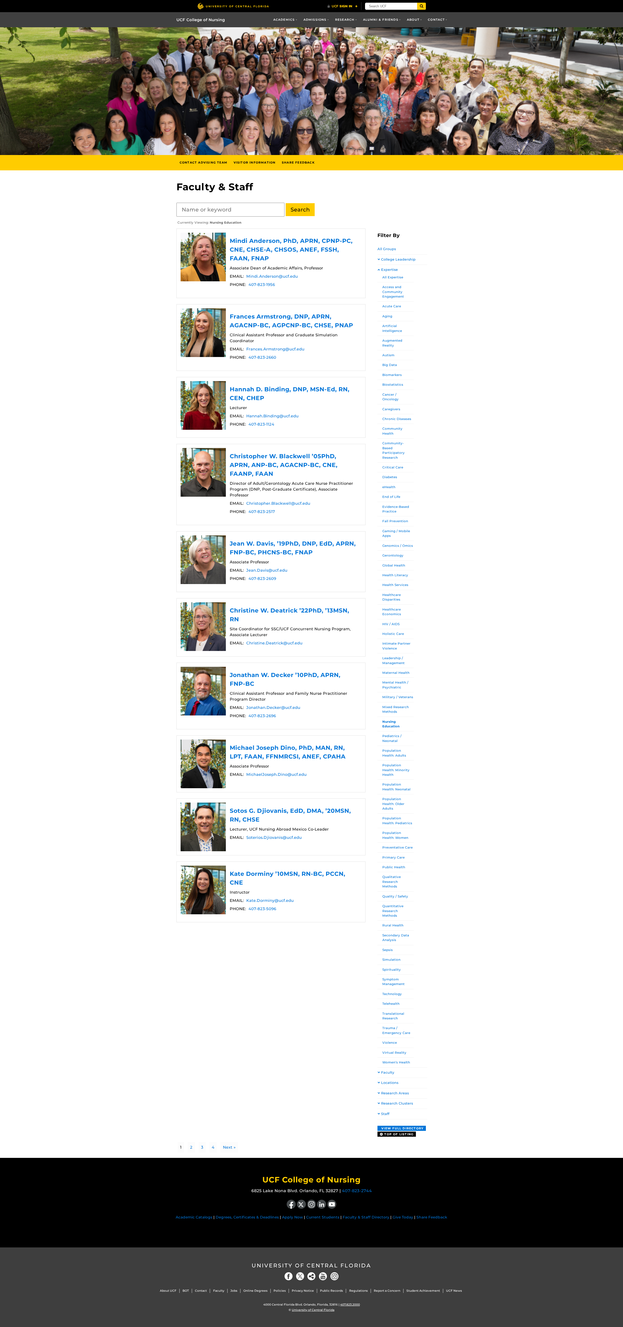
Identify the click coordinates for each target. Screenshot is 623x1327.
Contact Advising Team (203, 162)
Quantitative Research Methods (392, 910)
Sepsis (387, 950)
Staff (385, 1114)
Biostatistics (392, 384)
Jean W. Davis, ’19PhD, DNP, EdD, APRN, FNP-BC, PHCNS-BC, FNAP (203, 559)
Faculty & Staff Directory (366, 1217)
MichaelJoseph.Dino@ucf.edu (276, 774)
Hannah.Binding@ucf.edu (272, 416)
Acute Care (391, 306)
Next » (229, 1147)
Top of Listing (398, 1134)
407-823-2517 (261, 511)
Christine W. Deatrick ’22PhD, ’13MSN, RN (203, 626)
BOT (186, 1290)
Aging (387, 316)
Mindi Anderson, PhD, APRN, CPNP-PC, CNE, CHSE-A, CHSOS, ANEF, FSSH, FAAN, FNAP (203, 257)
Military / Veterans (397, 697)
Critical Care (392, 467)
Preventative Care (397, 847)
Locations (389, 1082)
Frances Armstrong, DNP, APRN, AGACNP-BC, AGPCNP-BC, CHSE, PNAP (203, 332)
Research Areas (395, 1093)
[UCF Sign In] (342, 6)
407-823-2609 (262, 578)
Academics (284, 19)
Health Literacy (395, 575)
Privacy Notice (303, 1290)
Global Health (393, 565)
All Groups (386, 249)
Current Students (322, 1217)
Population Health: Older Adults (393, 803)
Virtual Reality (394, 1052)
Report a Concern (387, 1290)
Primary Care (393, 857)
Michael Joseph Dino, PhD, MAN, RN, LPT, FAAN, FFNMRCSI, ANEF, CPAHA (203, 764)
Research (345, 19)
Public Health (393, 867)
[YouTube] (323, 1276)
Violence (389, 1042)
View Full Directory (401, 1128)
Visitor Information (255, 162)
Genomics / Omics (397, 546)
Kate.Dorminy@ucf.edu (270, 900)
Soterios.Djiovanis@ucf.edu (274, 837)
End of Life (391, 497)
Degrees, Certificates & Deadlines (247, 1217)
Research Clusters (397, 1103)
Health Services (395, 585)
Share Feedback (298, 162)
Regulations (358, 1290)
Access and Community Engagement (393, 291)
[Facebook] (288, 1276)
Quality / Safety (395, 896)
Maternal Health (396, 673)
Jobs (233, 1290)
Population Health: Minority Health (396, 770)
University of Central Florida (311, 1265)
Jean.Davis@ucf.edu (266, 570)
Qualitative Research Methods (391, 881)
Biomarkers (392, 375)
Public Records (331, 1290)
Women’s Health (396, 1062)
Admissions (315, 19)
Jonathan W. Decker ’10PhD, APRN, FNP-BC (203, 691)
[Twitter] (300, 1276)
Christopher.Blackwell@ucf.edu (278, 503)
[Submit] (421, 6)
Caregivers (391, 409)
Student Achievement (423, 1290)
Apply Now (292, 1217)
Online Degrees (255, 1290)
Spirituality (391, 969)
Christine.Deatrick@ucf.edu (274, 643)
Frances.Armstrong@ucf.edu (275, 349)
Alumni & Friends (380, 19)
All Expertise (392, 277)
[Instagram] (334, 1276)
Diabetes (389, 477)
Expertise (389, 269)
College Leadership (398, 259)
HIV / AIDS (391, 624)
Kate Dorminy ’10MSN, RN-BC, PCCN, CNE (203, 890)
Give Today (403, 1217)
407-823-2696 (262, 716)
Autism (388, 355)
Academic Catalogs (194, 1217)
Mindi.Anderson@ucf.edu (272, 276)
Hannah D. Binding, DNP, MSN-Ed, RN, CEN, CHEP (203, 405)
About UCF (168, 1290)
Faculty (387, 1072)
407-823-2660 (262, 357)
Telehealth (391, 1004)
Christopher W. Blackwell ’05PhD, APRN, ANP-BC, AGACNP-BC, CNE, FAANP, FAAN (203, 472)
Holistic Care (393, 634)
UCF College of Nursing (200, 20)
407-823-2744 (357, 1190)
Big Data (389, 365)
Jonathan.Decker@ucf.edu (273, 707)
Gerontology (392, 555)
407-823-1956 (261, 284)
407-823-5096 (262, 908)
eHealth (388, 487)
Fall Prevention (395, 521)
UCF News (454, 1290)
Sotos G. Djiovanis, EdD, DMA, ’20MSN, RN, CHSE (203, 827)
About (413, 19)
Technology (392, 994)
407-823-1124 (261, 424)
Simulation (391, 959)
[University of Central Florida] (233, 6)
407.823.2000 (350, 1304)
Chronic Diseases (396, 419)
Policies (280, 1290)
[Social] (311, 1276)
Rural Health (392, 925)
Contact (436, 19)
